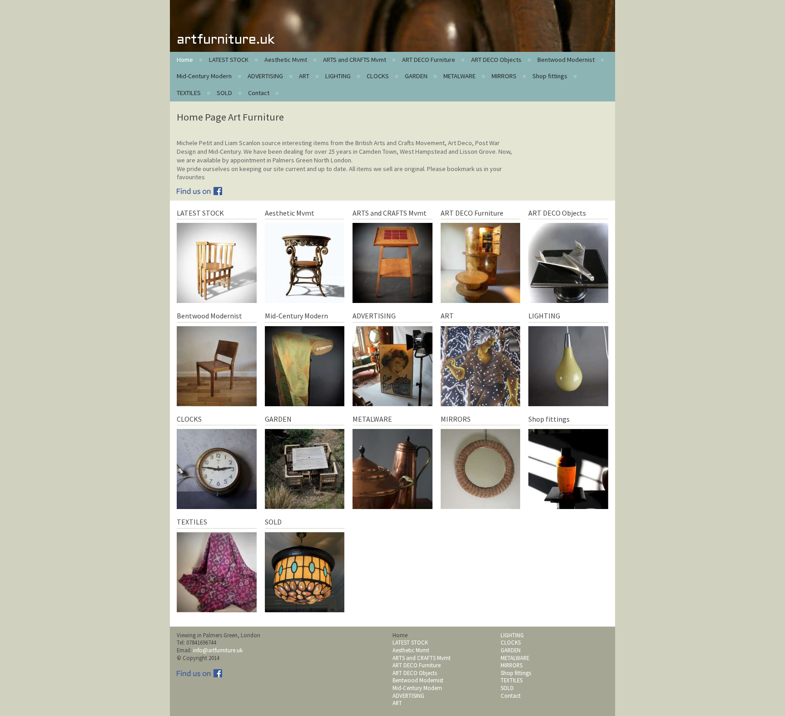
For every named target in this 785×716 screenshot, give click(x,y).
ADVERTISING (265, 76)
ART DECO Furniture (428, 59)
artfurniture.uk (225, 40)
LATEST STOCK (228, 59)
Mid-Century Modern (204, 76)
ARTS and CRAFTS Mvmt (354, 59)
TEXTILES (189, 93)
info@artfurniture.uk (218, 650)
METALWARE (459, 76)
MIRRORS (504, 76)
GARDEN (416, 76)
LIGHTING (338, 76)
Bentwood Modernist (566, 59)
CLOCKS (378, 76)
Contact (258, 93)
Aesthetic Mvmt (285, 59)
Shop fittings (549, 76)
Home (185, 59)
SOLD (224, 93)
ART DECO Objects (496, 59)
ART (304, 76)
